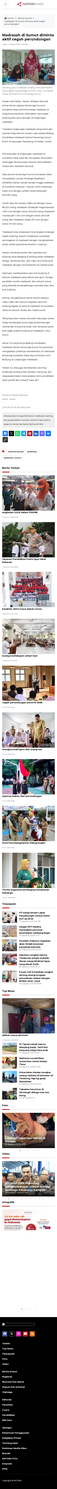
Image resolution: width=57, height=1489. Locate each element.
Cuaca (5, 1410)
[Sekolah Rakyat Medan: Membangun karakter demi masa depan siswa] (28, 589)
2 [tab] (24, 1150)
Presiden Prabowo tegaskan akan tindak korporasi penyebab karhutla (35, 944)
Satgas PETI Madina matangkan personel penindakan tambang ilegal (34, 929)
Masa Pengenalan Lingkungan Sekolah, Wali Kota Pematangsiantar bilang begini (28, 841)
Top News (8, 991)
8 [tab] (39, 1198)
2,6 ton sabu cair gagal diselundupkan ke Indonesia (26, 1298)
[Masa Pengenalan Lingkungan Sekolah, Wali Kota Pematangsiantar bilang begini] (28, 823)
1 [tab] (19, 1150)
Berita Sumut (25, 18)
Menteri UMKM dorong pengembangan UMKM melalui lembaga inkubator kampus (27, 1186)
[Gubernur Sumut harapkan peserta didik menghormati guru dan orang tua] (28, 729)
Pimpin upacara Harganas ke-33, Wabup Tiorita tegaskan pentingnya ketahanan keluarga (26, 889)
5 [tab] (37, 1150)
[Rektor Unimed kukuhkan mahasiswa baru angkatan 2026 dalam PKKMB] (28, 492)
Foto (5, 1105)
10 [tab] (48, 1198)
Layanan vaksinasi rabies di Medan (25, 1139)
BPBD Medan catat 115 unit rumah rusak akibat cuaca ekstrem (25, 1034)
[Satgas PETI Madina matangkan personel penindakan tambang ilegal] (9, 931)
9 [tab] (43, 1198)
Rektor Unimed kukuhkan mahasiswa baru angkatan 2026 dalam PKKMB (27, 511)
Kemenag (32, 452)
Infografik (8, 1202)
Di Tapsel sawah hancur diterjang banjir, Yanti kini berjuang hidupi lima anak (33, 1047)
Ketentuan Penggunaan (15, 1433)
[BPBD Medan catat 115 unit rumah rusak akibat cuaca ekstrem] (28, 1015)
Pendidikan (8, 1415)
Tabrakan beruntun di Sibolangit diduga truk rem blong (34, 1092)
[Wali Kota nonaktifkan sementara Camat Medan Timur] (9, 1062)
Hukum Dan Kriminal (13, 1387)
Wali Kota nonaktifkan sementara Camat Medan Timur (33, 1061)
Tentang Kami (10, 1443)
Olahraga (7, 1392)
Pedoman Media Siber (14, 1448)
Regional (7, 1376)
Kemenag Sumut (13, 458)
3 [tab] (28, 1150)
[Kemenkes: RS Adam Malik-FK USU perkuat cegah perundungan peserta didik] (28, 683)
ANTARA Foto (10, 1458)
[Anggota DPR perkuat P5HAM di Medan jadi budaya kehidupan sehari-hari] (28, 636)
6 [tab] (30, 1198)
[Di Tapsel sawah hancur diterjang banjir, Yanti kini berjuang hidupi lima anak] (9, 1048)
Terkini (6, 1343)
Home (10, 18)
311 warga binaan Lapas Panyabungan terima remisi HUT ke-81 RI (34, 915)
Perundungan (16, 452)
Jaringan (7, 1427)
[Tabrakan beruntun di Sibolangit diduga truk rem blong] (9, 1093)
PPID (4, 1469)
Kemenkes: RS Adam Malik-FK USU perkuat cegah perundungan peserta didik (27, 701)
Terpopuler (9, 904)
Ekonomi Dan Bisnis (13, 1382)
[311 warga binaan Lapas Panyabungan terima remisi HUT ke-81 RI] (9, 917)
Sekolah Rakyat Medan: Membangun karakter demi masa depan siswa (23, 607)
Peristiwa (7, 1404)
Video (6, 1153)
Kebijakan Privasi (11, 1438)
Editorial (6, 1399)
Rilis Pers (7, 1420)
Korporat (7, 1463)
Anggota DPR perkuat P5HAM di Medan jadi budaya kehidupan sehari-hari (27, 654)
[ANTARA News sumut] (31, 4)
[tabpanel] (28, 1130)
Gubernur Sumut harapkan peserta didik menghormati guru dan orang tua (26, 748)
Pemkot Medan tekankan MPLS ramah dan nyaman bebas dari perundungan (27, 794)
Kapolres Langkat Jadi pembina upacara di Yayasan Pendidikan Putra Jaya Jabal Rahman (27, 559)
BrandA (6, 1453)
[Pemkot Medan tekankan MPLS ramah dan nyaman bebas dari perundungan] (28, 776)
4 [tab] (32, 1150)
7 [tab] (35, 1198)
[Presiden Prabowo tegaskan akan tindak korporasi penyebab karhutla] (9, 945)
